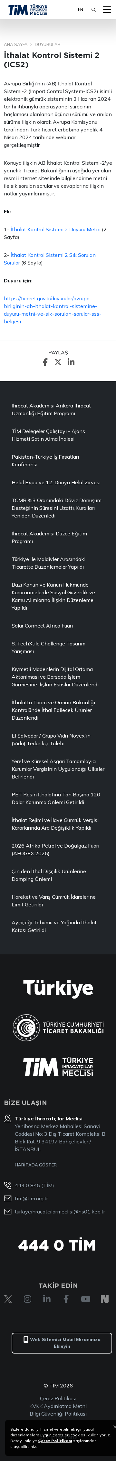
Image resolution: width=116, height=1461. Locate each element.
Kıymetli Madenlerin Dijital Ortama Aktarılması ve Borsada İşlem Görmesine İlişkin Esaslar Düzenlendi (55, 677)
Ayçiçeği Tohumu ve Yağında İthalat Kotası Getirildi (54, 926)
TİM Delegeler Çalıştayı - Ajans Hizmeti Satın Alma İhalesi (48, 435)
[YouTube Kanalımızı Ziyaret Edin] (85, 1299)
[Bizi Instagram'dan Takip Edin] (27, 1299)
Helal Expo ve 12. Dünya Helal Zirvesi (56, 482)
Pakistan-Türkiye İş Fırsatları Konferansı (45, 461)
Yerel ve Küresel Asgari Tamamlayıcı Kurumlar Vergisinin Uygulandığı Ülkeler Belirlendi (58, 769)
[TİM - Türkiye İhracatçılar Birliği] (27, 9)
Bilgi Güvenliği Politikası (58, 1413)
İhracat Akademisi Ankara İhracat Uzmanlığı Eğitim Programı (51, 409)
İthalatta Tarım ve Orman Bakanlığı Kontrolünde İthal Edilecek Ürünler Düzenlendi (53, 710)
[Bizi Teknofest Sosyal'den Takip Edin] (105, 1299)
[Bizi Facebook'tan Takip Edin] (66, 1299)
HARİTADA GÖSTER (36, 1164)
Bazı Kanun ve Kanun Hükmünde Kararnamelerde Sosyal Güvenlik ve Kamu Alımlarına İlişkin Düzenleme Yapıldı (53, 596)
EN (80, 9)
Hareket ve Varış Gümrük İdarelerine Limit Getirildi (54, 901)
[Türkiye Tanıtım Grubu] (58, 989)
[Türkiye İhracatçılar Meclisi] (58, 1066)
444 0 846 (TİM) (34, 1185)
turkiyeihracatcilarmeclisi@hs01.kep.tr (60, 1211)
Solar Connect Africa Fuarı (42, 625)
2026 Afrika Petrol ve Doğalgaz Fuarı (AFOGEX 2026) (55, 849)
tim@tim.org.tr (31, 1198)
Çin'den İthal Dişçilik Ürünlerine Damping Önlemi (49, 875)
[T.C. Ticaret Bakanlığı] (58, 1027)
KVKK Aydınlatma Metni (58, 1406)
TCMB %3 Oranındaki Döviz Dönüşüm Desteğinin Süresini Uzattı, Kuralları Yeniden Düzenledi (57, 508)
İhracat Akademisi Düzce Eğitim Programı (49, 537)
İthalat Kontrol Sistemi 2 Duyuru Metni (56, 229)
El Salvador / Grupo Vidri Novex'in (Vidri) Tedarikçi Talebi (51, 739)
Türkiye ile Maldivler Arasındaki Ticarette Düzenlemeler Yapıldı (48, 563)
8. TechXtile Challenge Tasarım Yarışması (48, 647)
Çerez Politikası (58, 1398)
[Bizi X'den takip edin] (8, 1299)
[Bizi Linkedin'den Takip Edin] (47, 1299)
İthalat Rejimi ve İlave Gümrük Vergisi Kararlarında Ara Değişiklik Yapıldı (55, 824)
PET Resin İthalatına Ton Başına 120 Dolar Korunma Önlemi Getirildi (56, 798)
